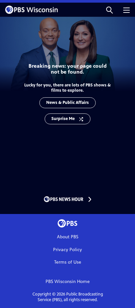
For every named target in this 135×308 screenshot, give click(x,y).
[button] (109, 10)
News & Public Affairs (67, 102)
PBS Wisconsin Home (68, 281)
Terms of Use (67, 262)
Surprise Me (63, 118)
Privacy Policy (67, 249)
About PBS (67, 237)
